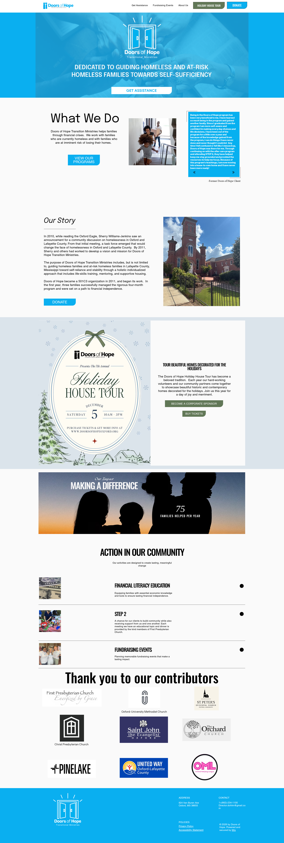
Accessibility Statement (191, 830)
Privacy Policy (186, 826)
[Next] (233, 172)
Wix (234, 830)
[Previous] (194, 172)
